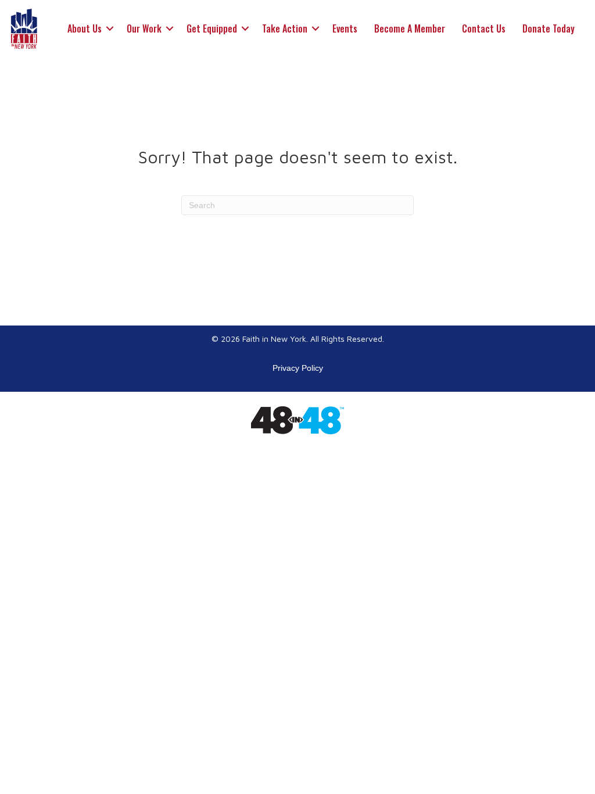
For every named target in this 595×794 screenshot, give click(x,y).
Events (344, 28)
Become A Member (409, 28)
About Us (84, 28)
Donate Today (548, 28)
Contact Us (484, 28)
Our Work (144, 28)
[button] (110, 28)
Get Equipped (212, 28)
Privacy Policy (298, 368)
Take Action (284, 28)
